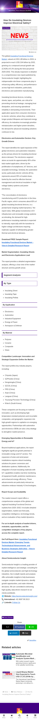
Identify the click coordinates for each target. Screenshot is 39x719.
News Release (8, 617)
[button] (25, 633)
